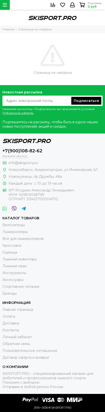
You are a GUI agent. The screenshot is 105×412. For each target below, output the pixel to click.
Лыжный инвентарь (19, 259)
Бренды (9, 293)
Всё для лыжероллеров (23, 238)
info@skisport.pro (23, 163)
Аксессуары (12, 280)
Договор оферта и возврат (25, 357)
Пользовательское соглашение (29, 350)
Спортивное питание (21, 286)
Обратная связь (16, 344)
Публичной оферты (17, 113)
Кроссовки (11, 245)
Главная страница (17, 309)
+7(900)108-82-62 (22, 151)
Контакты (10, 330)
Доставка (10, 323)
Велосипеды (13, 225)
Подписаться (86, 101)
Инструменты (14, 273)
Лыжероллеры (15, 232)
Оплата (8, 316)
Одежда (9, 252)
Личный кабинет (17, 337)
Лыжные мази (14, 266)
